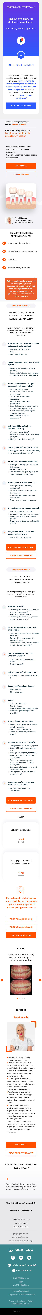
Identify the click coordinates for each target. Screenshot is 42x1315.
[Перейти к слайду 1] (17, 998)
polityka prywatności (20, 1234)
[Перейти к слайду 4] (22, 998)
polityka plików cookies (20, 1237)
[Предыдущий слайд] (2, 980)
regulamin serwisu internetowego (21, 1241)
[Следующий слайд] (40, 980)
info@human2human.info (24, 1265)
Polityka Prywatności (21, 1291)
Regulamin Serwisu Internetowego (22, 1295)
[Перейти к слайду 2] (19, 998)
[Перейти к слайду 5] (24, 998)
